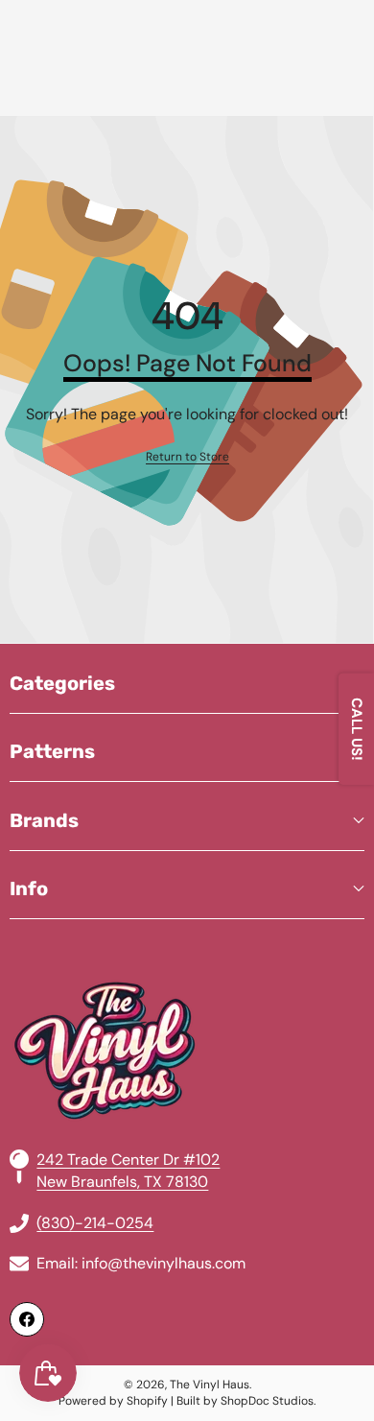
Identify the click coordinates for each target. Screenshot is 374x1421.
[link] (187, 457)
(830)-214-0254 (94, 1223)
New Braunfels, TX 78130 (122, 1182)
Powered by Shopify (113, 1401)
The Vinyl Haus (209, 1384)
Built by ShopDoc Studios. (246, 1401)
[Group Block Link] (187, 1004)
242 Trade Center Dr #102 (128, 1159)
